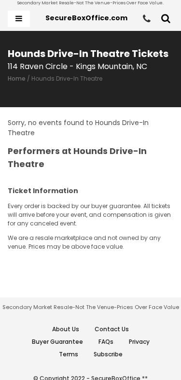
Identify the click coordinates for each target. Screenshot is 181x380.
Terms (68, 354)
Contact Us (112, 329)
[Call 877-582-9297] (147, 19)
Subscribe (108, 354)
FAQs (105, 342)
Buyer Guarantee (57, 342)
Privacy (139, 342)
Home (17, 78)
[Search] (165, 19)
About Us (65, 329)
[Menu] (19, 19)
